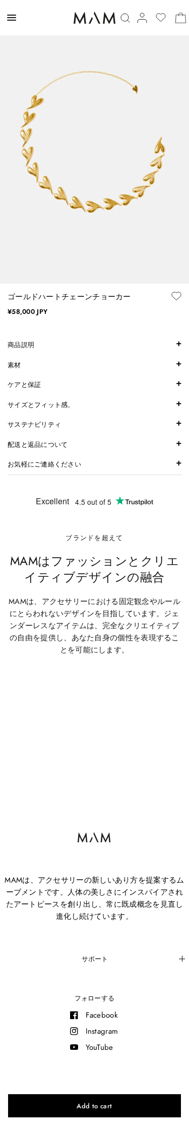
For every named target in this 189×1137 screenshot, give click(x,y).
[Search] (125, 18)
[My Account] (142, 18)
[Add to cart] (94, 1105)
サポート (95, 959)
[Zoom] (94, 142)
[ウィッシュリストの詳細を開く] (161, 17)
